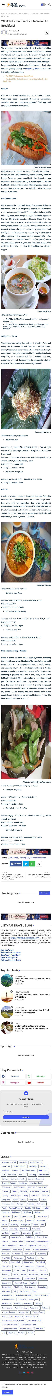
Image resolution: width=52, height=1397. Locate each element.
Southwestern (30, 1279)
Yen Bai (30, 1333)
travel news (6, 1304)
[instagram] (32, 1372)
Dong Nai (45, 1195)
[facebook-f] (20, 1372)
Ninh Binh (6, 1250)
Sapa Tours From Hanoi (10, 955)
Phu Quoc (30, 1258)
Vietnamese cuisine (15, 14)
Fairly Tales (33, 1200)
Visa (3, 1333)
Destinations (16, 1195)
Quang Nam (28, 1262)
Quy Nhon (41, 1266)
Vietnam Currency (9, 1312)
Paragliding (42, 1254)
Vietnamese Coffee (34, 1320)
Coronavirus (6, 1187)
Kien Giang (36, 1229)
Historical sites (41, 1216)
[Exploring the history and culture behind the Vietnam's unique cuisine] (7, 1027)
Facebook (17, 864)
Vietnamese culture (9, 1329)
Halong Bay (6, 1216)
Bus (3, 1175)
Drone (23, 1200)
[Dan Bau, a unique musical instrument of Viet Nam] (7, 996)
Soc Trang (5, 1275)
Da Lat (14, 1191)
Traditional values (8, 1300)
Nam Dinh (30, 1241)
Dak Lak (45, 1191)
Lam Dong (15, 1233)
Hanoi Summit (27, 1216)
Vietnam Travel (7, 950)
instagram (14, 1082)
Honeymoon (25, 1225)
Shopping (32, 1270)
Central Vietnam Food (36, 1179)
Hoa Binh (30, 1220)
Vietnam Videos (32, 1316)
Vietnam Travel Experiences (12, 1316)
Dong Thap (6, 1200)
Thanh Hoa (42, 1287)
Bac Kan (43, 1166)
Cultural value (19, 1187)
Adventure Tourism (9, 1162)
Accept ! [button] (7, 1392)
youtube (40, 1082)
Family (43, 1200)
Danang (5, 1195)
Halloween (39, 1212)
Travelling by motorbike (22, 1304)
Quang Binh (15, 1262)
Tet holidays (6, 1287)
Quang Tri (18, 1266)
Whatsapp (32, 863)
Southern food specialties (11, 1279)
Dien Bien (35, 1195)
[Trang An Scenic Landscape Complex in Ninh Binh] (7, 980)
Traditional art (7, 1295)
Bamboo (15, 1171)
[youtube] (28, 1372)
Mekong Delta (41, 1237)
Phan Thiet (6, 1258)
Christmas (23, 1183)
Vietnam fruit (24, 1312)
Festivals (30, 1204)
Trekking (38, 1304)
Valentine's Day (21, 1308)
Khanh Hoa (24, 1229)
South (23, 1275)
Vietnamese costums (10, 1324)
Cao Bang (32, 1175)
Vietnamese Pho (26, 1329)
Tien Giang (6, 1291)
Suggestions (6, 1283)
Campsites (12, 1175)
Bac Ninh (5, 1171)
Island (4, 1229)
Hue (42, 1225)
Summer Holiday (21, 1283)
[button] (43, 4)
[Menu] (3, 4)
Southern (44, 1275)
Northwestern (29, 1254)
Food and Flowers (15, 1208)
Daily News (34, 1191)
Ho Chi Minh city (17, 1220)
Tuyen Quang (7, 1308)
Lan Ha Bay (27, 1233)
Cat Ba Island (44, 1175)
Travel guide (24, 858)
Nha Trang (43, 1245)
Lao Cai (4, 1237)
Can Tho (22, 1175)
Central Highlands (17, 1179)
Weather (12, 1333)
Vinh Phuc (40, 1329)
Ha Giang (5, 1212)
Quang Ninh (6, 1266)
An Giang (23, 1162)
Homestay (14, 1225)
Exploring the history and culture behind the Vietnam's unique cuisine (31, 1027)
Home (3, 14)
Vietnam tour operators (11, 952)
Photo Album (18, 1258)
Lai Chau (5, 1233)
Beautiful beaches (28, 1171)
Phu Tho (40, 1258)
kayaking (13, 1229)
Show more (45, 893)
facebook (15, 1076)
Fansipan (20, 1204)
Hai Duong (16, 1212)
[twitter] (24, 1372)
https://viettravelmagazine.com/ (25, 938)
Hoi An (4, 1225)
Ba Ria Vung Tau (19, 1166)
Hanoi (16, 858)
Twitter (26, 863)
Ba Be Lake (6, 1166)
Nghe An (22, 1245)
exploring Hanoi (32, 68)
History (4, 1220)
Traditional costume (23, 1295)
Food (10, 858)
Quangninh (29, 1266)
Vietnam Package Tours (11, 960)
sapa (23, 1270)
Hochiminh (41, 1220)
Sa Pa (17, 1270)
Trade (34, 1291)
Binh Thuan (43, 1171)
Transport (22, 1300)
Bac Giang (32, 1166)
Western (21, 1333)
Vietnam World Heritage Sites (13, 1320)
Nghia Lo (32, 1245)
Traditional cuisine (41, 1295)
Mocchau (5, 1241)
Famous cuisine (8, 1204)
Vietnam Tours (38, 1312)
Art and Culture (36, 1162)
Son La (15, 1275)
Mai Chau (29, 1237)
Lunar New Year (17, 1237)
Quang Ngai (40, 1262)
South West (33, 1275)
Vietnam (45, 1308)
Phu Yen (5, 1262)
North (27, 1250)
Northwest (16, 1254)
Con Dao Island (36, 1183)
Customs (5, 1191)
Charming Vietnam (9, 1183)
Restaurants (6, 1270)
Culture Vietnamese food (37, 1187)
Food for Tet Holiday (32, 1208)
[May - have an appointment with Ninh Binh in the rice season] (7, 1012)
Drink (15, 1200)
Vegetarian (34, 1308)
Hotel (36, 1225)
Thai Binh (18, 1287)
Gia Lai (46, 1208)
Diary (26, 1195)
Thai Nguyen (30, 1287)
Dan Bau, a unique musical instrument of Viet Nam (32, 995)
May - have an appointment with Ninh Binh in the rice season (32, 1011)
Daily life (23, 1191)
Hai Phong (27, 1212)
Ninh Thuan (17, 1250)
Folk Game (41, 1204)
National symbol (43, 1241)
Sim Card (42, 1270)
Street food (43, 1279)
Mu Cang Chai (17, 1241)
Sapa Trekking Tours (9, 957)
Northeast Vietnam (40, 1250)
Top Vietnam (24, 1291)
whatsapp (40, 1076)
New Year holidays (9, 1245)
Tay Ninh (33, 1283)
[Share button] (39, 863)
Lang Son (38, 1233)
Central (5, 1179)
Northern (5, 1254)
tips (15, 1291)
